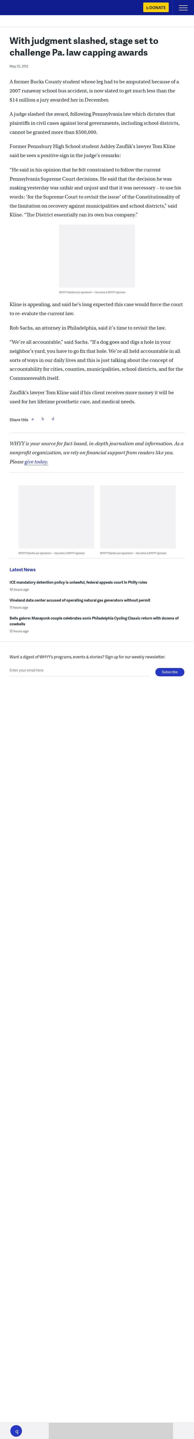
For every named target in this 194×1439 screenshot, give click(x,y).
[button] (16, 1431)
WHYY (19, 8)
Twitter (43, 419)
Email (53, 419)
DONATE (157, 7)
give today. (36, 462)
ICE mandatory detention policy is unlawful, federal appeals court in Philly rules (78, 582)
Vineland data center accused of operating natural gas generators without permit (80, 600)
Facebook (33, 419)
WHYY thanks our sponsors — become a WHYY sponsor (92, 292)
